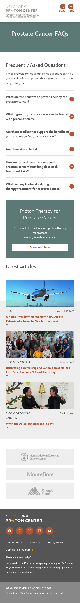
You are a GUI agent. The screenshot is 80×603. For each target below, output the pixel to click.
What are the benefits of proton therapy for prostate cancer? (36, 99)
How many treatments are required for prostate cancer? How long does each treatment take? (33, 166)
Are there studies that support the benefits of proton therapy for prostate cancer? (37, 134)
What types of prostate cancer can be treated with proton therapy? (37, 116)
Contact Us (12, 542)
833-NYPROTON (46, 567)
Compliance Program (18, 549)
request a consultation (21, 572)
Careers (33, 542)
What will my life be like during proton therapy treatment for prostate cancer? (33, 186)
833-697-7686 (63, 567)
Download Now (40, 247)
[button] (62, 8)
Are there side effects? (21, 149)
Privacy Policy (55, 542)
